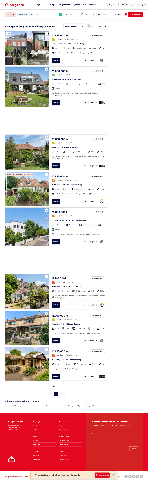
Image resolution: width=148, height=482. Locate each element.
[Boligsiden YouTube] (141, 476)
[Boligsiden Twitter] (130, 476)
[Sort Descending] (82, 26)
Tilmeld (133, 448)
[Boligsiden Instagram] (134, 476)
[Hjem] (11, 459)
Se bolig (56, 60)
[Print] (105, 26)
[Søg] (60, 14)
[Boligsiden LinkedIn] (137, 476)
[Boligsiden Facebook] (126, 476)
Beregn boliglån (96, 35)
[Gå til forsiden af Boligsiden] (14, 4)
